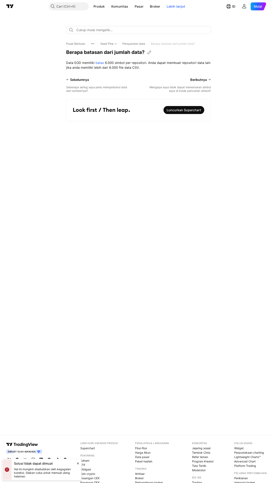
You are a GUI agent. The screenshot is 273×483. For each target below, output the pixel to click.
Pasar (139, 6)
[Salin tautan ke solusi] (149, 53)
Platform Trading (245, 465)
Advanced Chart (245, 461)
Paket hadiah (143, 461)
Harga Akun (142, 452)
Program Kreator (203, 461)
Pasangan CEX (90, 478)
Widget (239, 448)
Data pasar (142, 457)
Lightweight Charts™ (247, 457)
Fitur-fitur (141, 448)
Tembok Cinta (201, 452)
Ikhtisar (140, 473)
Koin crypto (87, 473)
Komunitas (119, 6)
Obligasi (85, 469)
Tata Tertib (199, 465)
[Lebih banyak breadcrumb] (93, 44)
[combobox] (138, 30)
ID (233, 6)
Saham (84, 460)
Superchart (87, 448)
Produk (99, 6)
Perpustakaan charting (249, 452)
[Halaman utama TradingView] (10, 6)
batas (100, 63)
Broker (155, 6)
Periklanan (241, 478)
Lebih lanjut (176, 6)
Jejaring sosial (201, 448)
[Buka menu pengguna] (244, 6)
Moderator (199, 470)
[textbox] (140, 30)
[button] (108, 6)
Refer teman (200, 457)
